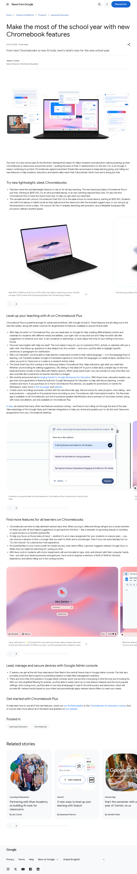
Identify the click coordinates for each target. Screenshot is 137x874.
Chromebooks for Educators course (107, 705)
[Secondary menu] (107, 4)
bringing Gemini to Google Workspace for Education (64, 377)
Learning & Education (60, 15)
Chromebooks (40, 726)
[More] (86, 294)
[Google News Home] (22, 4)
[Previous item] (9, 304)
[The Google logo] (11, 850)
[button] (121, 4)
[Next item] (16, 304)
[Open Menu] (7, 4)
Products (42, 15)
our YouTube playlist (73, 705)
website (58, 387)
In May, (9, 406)
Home (9, 15)
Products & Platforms (25, 15)
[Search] (99, 4)
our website (71, 709)
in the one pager (42, 387)
